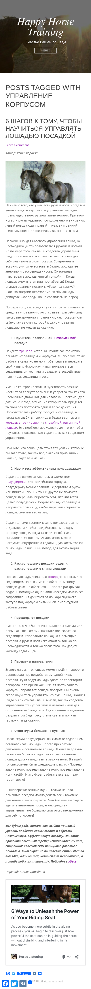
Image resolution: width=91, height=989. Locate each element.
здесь (72, 861)
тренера (25, 351)
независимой (65, 338)
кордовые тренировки (23, 422)
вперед (54, 577)
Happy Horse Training (45, 26)
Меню (45, 50)
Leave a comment (17, 145)
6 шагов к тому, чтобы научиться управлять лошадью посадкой (44, 128)
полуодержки (16, 482)
